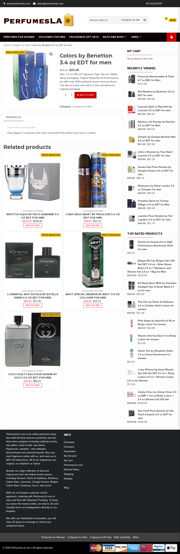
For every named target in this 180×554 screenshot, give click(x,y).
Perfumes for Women (19, 36)
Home (6, 45)
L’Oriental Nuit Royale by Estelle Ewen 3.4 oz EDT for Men (32, 296)
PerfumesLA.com (73, 465)
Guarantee (70, 451)
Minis (134, 36)
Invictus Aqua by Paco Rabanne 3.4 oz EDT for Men (32, 216)
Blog (66, 487)
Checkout (69, 442)
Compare (69, 446)
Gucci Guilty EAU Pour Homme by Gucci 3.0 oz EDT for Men (32, 376)
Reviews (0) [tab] (13, 117)
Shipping (68, 474)
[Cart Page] (164, 19)
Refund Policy (71, 469)
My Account (154, 3)
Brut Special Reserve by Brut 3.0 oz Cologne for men (93, 296)
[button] (51, 54)
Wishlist (68, 478)
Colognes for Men (51, 36)
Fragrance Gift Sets (84, 36)
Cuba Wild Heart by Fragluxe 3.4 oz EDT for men (93, 216)
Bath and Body (113, 36)
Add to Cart (87, 95)
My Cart (68, 460)
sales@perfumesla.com (50, 3)
